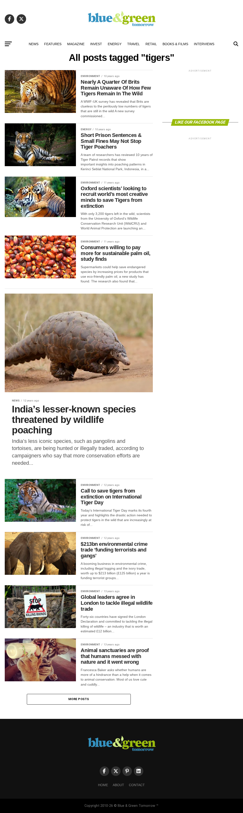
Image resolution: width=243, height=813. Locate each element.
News (33, 44)
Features (52, 44)
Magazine (75, 44)
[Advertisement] (200, 94)
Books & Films (175, 44)
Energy (115, 44)
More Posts (78, 699)
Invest (96, 44)
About (118, 785)
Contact (137, 785)
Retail (151, 44)
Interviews (204, 44)
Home (103, 785)
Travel (133, 44)
